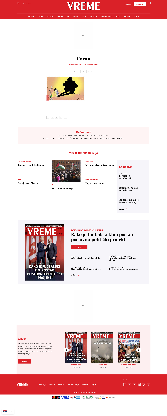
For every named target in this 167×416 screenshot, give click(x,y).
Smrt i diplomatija (62, 188)
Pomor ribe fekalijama (31, 165)
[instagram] (139, 384)
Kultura (75, 16)
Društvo (60, 16)
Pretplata (139, 4)
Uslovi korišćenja (73, 384)
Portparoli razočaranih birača (125, 177)
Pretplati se (79, 247)
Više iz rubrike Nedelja (83, 153)
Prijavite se (127, 4)
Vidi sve (121, 209)
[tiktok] (143, 384)
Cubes (94, 392)
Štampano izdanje (106, 16)
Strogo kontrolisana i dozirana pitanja (122, 259)
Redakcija (42, 384)
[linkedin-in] (148, 384)
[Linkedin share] (92, 71)
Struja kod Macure (29, 183)
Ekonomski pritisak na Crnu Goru (86, 269)
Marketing (61, 384)
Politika (40, 16)
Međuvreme (63, 138)
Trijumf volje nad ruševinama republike (128, 189)
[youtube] (134, 384)
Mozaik (84, 16)
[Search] (18, 3)
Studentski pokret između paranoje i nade (129, 201)
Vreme (77, 392)
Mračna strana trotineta (99, 165)
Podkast (137, 16)
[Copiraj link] (87, 71)
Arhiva (118, 16)
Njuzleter (127, 16)
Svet (67, 16)
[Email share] (83, 71)
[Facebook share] (74, 71)
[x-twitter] (129, 384)
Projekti (93, 384)
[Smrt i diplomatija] (66, 171)
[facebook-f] (124, 384)
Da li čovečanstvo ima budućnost (123, 269)
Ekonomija (50, 16)
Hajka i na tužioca (95, 183)
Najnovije (31, 16)
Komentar (93, 16)
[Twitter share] (79, 71)
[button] (66, 350)
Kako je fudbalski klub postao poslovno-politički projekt (102, 237)
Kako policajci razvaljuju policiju (85, 258)
